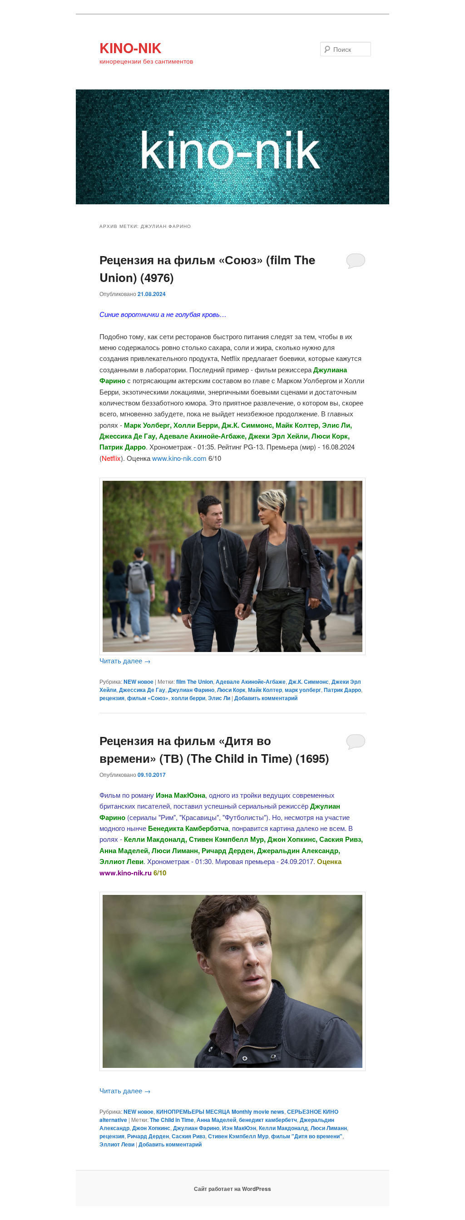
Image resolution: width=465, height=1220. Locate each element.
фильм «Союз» (147, 698)
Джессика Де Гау (142, 690)
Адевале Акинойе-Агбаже (251, 681)
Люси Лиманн (329, 1128)
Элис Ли (219, 698)
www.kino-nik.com (179, 458)
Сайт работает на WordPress (232, 1189)
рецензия (111, 698)
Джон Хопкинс (151, 1128)
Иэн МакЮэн (239, 1128)
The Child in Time (172, 1120)
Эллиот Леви (116, 1144)
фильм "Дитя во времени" (306, 1136)
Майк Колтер (265, 690)
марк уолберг (303, 690)
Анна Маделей (216, 1120)
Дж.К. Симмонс (308, 681)
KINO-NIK (130, 47)
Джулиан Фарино (191, 690)
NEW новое (138, 681)
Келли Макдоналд (283, 1128)
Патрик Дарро (342, 690)
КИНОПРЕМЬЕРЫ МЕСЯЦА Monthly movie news (220, 1111)
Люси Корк (231, 690)
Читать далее (125, 660)
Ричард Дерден (148, 1136)
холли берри (188, 698)
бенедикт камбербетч (268, 1120)
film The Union (194, 681)
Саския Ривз (188, 1136)
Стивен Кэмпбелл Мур (238, 1136)
